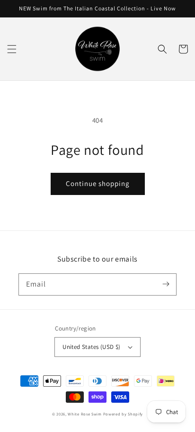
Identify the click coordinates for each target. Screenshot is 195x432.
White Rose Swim (85, 413)
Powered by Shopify (123, 413)
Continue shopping (98, 183)
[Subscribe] (165, 284)
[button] (11, 49)
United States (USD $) (91, 347)
